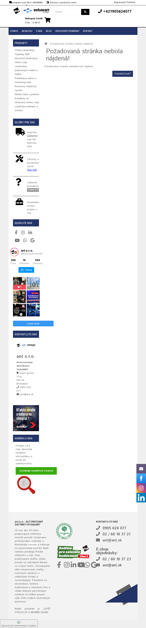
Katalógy (27, 31)
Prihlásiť (131, 2)
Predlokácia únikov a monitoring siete (25, 80)
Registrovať (119, 2)
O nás (39, 31)
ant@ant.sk (112, 540)
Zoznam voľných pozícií (36, 471)
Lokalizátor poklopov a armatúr (26, 108)
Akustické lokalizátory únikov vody (26, 60)
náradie (32, 544)
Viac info (32, 170)
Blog (49, 31)
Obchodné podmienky (67, 31)
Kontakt (88, 31)
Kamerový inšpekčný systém (25, 88)
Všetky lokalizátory (25, 50)
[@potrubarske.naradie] (14, 252)
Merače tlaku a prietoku (27, 94)
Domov (14, 31)
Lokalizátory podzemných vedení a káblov (26, 70)
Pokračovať (122, 73)
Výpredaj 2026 (22, 54)
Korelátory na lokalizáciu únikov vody (27, 100)
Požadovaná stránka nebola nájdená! (71, 44)
